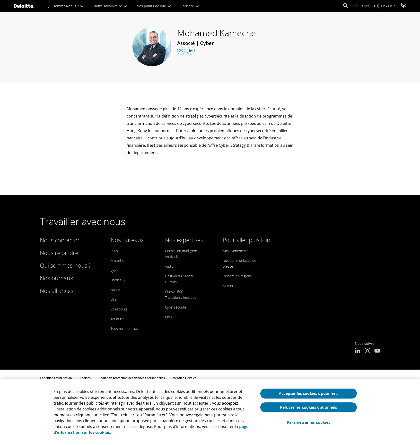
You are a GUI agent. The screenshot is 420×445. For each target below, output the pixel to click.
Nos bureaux (56, 278)
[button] (356, 5)
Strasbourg (119, 309)
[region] (210, 412)
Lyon (114, 270)
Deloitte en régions (237, 276)
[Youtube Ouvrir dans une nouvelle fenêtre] (377, 351)
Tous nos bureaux (124, 328)
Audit (169, 266)
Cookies (85, 378)
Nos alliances (56, 291)
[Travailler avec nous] (403, 6)
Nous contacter (59, 240)
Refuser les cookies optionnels (308, 407)
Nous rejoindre (59, 253)
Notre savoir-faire (108, 6)
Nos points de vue (152, 6)
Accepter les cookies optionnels (308, 393)
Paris (114, 250)
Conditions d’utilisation (56, 378)
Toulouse (117, 319)
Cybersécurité (175, 307)
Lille (113, 299)
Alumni (228, 285)
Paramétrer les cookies (308, 422)
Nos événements (236, 250)
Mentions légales (184, 378)
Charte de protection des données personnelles (131, 378)
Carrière (188, 6)
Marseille (117, 260)
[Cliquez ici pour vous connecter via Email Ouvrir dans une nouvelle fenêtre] (181, 50)
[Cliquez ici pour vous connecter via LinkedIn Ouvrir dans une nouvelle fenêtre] (191, 50)
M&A (168, 317)
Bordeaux (118, 280)
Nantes (116, 289)
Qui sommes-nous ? (63, 6)
